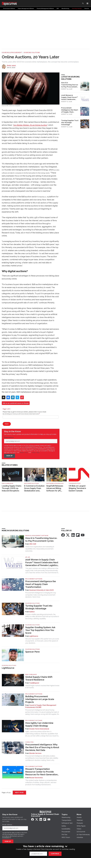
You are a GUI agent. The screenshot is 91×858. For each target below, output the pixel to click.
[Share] (8, 397)
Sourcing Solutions (32, 52)
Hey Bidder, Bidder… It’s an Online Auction (30, 125)
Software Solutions (31, 483)
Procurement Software (33, 579)
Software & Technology (55, 483)
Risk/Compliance (7, 483)
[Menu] (87, 3)
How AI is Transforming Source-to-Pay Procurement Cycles (69, 85)
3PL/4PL (27, 557)
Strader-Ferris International (39, 729)
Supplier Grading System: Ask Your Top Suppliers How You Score (40, 630)
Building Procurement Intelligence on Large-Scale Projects (39, 699)
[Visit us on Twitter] (68, 535)
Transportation (74, 483)
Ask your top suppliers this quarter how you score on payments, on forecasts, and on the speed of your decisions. (42, 641)
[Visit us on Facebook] (63, 535)
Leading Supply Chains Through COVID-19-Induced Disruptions (11, 488)
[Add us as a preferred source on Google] (22, 397)
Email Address (9, 437)
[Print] (3, 397)
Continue (55, 854)
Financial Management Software (36, 535)
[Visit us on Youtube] (82, 535)
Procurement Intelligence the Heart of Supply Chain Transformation (69, 110)
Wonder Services (35, 753)
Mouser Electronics (36, 777)
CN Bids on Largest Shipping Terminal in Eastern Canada (77, 488)
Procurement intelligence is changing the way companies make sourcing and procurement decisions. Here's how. (40, 595)
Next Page (19, 792)
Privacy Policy (35, 452)
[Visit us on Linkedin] (73, 535)
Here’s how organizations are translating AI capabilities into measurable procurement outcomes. (39, 549)
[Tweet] (17, 397)
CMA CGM (32, 544)
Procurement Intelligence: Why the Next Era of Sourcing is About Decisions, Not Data (42, 747)
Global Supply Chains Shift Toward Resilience (38, 678)
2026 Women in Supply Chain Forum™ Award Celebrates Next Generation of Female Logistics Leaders (69, 97)
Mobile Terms (24, 452)
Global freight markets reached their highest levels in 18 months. (42, 687)
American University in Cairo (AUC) (41, 590)
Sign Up (9, 456)
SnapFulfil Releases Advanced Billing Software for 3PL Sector (54, 488)
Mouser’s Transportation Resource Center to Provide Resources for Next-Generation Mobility (41, 772)
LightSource (33, 636)
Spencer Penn (32, 651)
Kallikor (32, 612)
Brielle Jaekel (11, 65)
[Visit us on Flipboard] (78, 535)
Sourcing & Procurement (12, 52)
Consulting (29, 742)
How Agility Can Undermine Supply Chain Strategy (39, 724)
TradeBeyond (34, 683)
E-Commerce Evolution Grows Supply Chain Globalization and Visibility (34, 488)
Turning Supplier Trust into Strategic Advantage (69, 122)
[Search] (83, 3)
